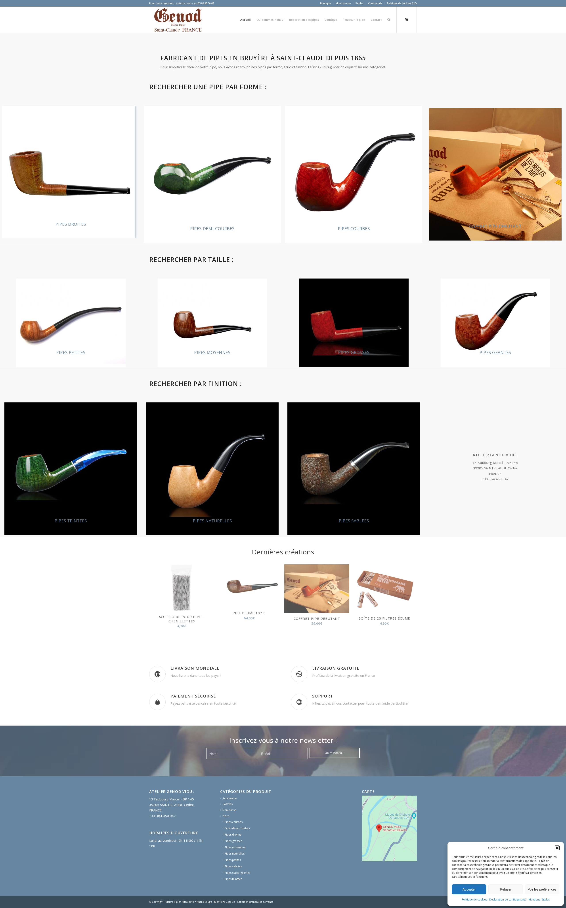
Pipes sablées (233, 884)
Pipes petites (233, 878)
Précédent (156, 599)
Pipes (225, 834)
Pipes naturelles (235, 871)
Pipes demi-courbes (237, 846)
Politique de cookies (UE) (402, 3)
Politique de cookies (474, 899)
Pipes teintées (233, 897)
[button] (557, 848)
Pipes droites (233, 852)
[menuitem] (325, 3)
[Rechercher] (388, 20)
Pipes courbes (234, 840)
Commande (375, 3)
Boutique (325, 3)
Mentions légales (539, 899)
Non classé (229, 828)
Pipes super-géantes (237, 891)
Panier (359, 3)
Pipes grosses (233, 859)
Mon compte (343, 3)
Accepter (469, 889)
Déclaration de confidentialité (507, 899)
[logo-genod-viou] (177, 20)
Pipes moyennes (235, 865)
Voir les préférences (542, 889)
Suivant (410, 599)
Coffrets (227, 822)
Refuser (505, 889)
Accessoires (229, 816)
